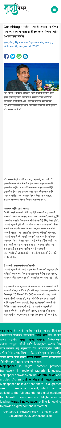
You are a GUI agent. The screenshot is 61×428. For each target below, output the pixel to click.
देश (11, 42)
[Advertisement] (30, 146)
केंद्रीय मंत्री (46, 42)
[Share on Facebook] (6, 56)
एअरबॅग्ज (34, 42)
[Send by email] (25, 56)
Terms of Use (49, 411)
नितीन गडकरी (10, 46)
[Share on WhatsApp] (19, 56)
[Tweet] (12, 56)
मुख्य (6, 42)
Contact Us (10, 411)
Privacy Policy (29, 411)
